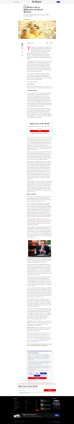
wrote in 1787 (37, 270)
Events (36, 401)
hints (48, 327)
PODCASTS (45, 407)
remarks (37, 299)
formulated (40, 220)
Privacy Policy (40, 133)
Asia (25, 405)
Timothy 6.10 (40, 235)
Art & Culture (15, 404)
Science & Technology (16, 405)
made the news (43, 61)
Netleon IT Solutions (58, 422)
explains (44, 146)
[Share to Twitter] (22, 51)
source (28, 111)
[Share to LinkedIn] (22, 52)
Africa (26, 404)
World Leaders (15, 408)
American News (26, 5)
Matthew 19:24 (30, 232)
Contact (37, 408)
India (25, 408)
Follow (22, 45)
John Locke (42, 265)
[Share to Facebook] (22, 49)
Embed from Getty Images (29, 239)
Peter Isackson (26, 19)
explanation (43, 223)
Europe (26, 401)
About (36, 405)
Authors (37, 404)
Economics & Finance (16, 401)
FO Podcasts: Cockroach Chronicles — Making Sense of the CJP (48, 409)
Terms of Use (44, 133)
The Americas (26, 400)
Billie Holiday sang (47, 187)
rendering (32, 296)
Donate (57, 415)
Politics (28, 142)
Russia (36, 400)
